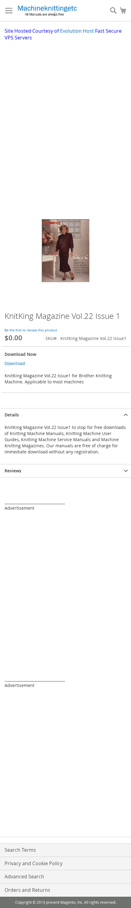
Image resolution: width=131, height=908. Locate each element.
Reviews (13, 471)
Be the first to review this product (31, 330)
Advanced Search (24, 876)
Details (12, 415)
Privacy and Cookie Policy (33, 863)
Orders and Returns (27, 890)
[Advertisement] (65, 110)
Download (15, 363)
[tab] (65, 414)
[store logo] (47, 10)
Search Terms (20, 850)
